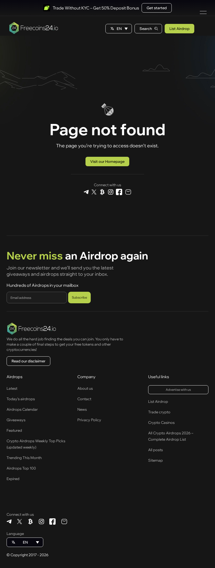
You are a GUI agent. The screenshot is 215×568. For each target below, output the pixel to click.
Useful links (158, 376)
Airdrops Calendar (22, 409)
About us (85, 388)
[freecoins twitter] (93, 192)
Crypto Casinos (161, 422)
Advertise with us (178, 390)
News (82, 409)
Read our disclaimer (28, 361)
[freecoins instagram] (110, 192)
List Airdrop (179, 28)
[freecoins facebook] (119, 192)
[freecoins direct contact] (128, 192)
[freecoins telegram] (86, 192)
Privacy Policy (89, 420)
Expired (13, 478)
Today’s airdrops (21, 399)
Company (86, 376)
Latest (12, 388)
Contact (84, 399)
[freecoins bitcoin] (102, 192)
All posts (155, 449)
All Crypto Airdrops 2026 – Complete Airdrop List (170, 436)
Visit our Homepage (107, 161)
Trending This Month (24, 457)
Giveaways (16, 420)
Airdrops (15, 376)
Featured (14, 430)
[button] (118, 28)
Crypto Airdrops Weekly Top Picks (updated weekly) (36, 444)
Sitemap (155, 460)
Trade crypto (159, 412)
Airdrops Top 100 (21, 468)
